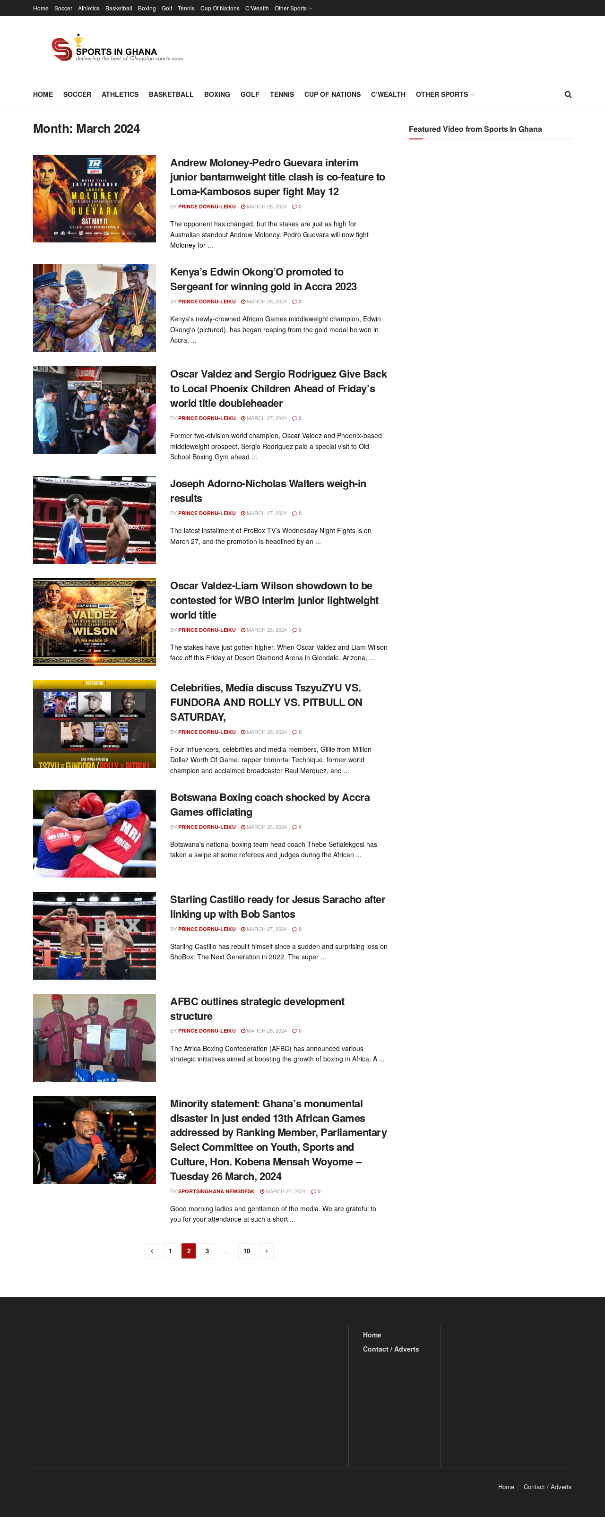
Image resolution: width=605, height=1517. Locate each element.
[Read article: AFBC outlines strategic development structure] (94, 1038)
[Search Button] (568, 94)
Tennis (186, 8)
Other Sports (291, 8)
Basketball (118, 8)
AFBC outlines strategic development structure (257, 1008)
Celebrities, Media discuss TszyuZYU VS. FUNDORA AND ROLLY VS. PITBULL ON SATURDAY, (266, 702)
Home (41, 8)
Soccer (63, 8)
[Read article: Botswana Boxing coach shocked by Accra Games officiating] (94, 834)
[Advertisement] (491, 241)
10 (246, 1250)
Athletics (89, 8)
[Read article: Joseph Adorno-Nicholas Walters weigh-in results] (94, 520)
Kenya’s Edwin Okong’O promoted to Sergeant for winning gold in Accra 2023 (263, 278)
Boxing (147, 8)
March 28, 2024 (266, 206)
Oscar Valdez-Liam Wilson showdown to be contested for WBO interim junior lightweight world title (274, 599)
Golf (167, 8)
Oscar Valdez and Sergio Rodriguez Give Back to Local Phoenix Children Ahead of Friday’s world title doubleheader (278, 388)
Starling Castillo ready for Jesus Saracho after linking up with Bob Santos (277, 906)
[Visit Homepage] (112, 49)
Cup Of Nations (220, 8)
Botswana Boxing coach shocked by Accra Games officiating (270, 804)
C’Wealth (257, 8)
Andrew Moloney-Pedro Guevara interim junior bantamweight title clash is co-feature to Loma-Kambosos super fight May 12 (277, 177)
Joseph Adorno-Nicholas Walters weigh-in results (268, 490)
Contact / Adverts (391, 1348)
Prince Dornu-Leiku (207, 206)
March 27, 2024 (266, 418)
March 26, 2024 (266, 826)
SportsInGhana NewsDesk (216, 1191)
